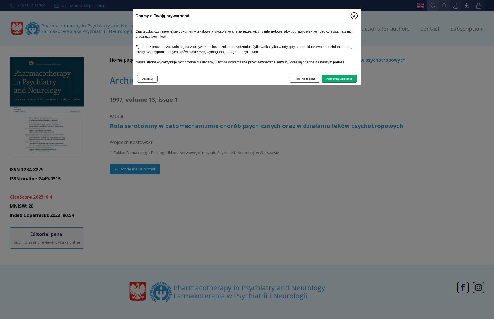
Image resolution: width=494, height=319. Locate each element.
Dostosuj (147, 78)
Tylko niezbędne (305, 78)
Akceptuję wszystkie (339, 78)
